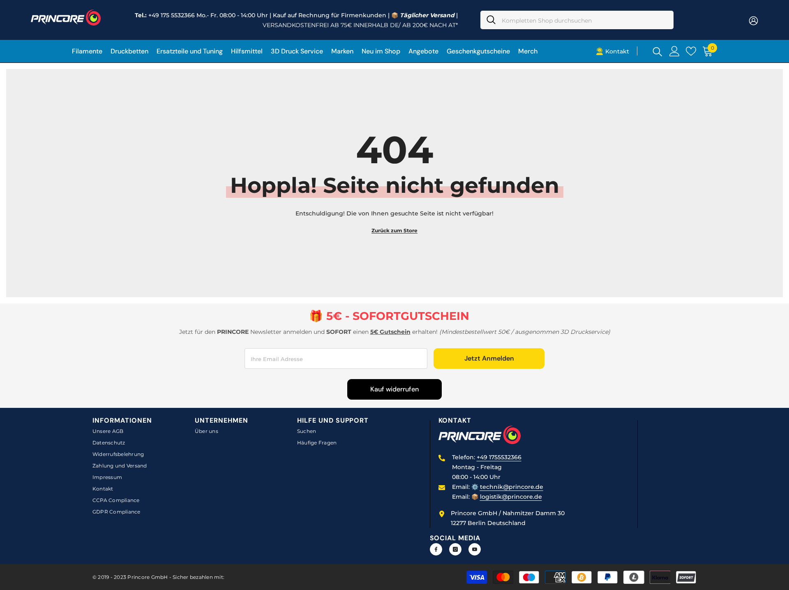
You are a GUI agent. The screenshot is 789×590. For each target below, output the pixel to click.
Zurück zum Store (394, 230)
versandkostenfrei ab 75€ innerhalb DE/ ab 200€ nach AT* (360, 25)
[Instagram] (455, 549)
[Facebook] (436, 549)
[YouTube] (474, 549)
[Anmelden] (674, 51)
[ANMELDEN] (753, 20)
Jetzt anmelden (489, 358)
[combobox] (585, 20)
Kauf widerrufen (394, 389)
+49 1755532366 (499, 457)
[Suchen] (577, 20)
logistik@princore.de (511, 496)
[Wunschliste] (691, 51)
